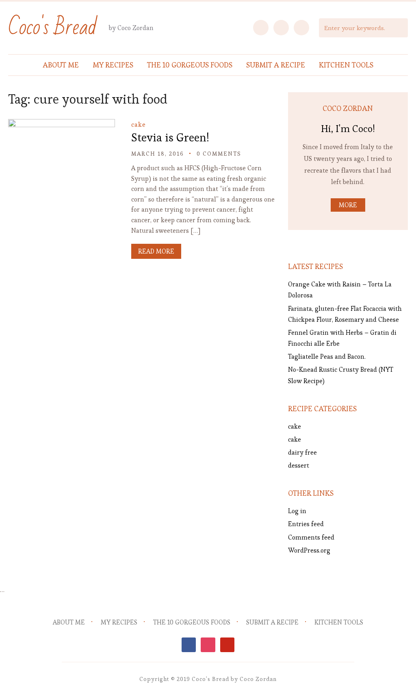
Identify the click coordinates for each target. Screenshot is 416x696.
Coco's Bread (52, 27)
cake (138, 124)
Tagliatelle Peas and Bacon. (327, 356)
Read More (156, 251)
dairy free (302, 452)
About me (61, 64)
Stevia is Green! (170, 137)
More (348, 205)
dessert (298, 465)
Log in (297, 511)
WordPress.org (309, 550)
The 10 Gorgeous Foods (189, 64)
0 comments (219, 153)
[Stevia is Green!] (61, 124)
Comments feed (311, 537)
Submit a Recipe (275, 64)
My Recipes (113, 64)
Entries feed (306, 524)
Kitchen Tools (346, 64)
